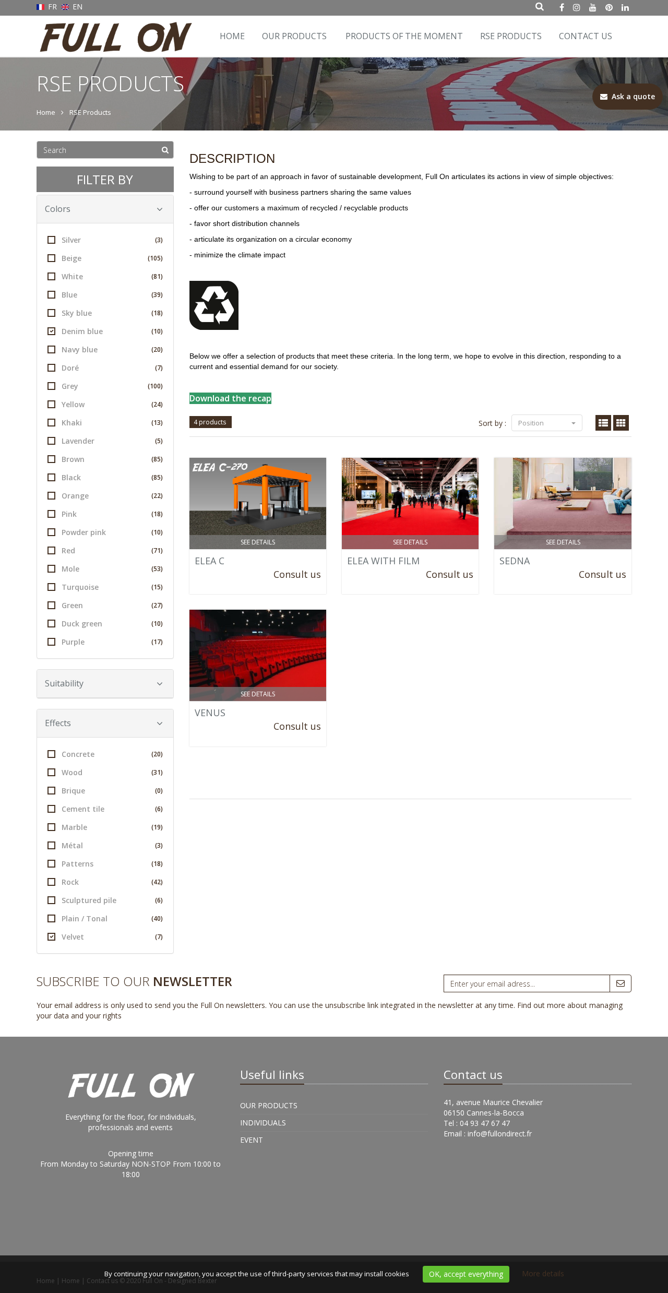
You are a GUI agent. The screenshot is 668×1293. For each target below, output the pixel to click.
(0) (159, 790)
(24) (157, 404)
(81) (157, 276)
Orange (112, 496)
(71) (157, 550)
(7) (159, 367)
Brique (112, 791)
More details (543, 1273)
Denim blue (112, 331)
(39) (157, 294)
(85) (157, 459)
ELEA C (209, 560)
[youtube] (593, 7)
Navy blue (112, 349)
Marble (112, 827)
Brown (112, 459)
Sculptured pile (112, 900)
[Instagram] (576, 7)
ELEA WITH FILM (383, 560)
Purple (112, 642)
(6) (159, 808)
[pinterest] (609, 7)
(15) (157, 587)
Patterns (112, 864)
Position (531, 423)
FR (52, 6)
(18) (157, 313)
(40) (157, 918)
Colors (57, 209)
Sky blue (112, 313)
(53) (157, 568)
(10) (157, 331)
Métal (112, 845)
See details (258, 542)
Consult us (297, 574)
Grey (112, 386)
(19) (157, 827)
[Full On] (113, 29)
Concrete (112, 754)
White (112, 276)
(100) (155, 386)
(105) (155, 258)
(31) (157, 772)
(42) (157, 881)
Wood (112, 772)
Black (112, 477)
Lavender (112, 441)
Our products (294, 36)
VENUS (210, 712)
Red (112, 550)
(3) (159, 239)
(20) (157, 349)
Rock (112, 882)
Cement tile (112, 809)
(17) (157, 641)
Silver (112, 240)
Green (112, 605)
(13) (157, 422)
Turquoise (112, 587)
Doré (112, 368)
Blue (112, 295)
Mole (112, 569)
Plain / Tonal (112, 918)
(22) (157, 495)
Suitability (64, 683)
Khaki (112, 423)
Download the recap (230, 398)
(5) (159, 440)
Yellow (112, 404)
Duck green (112, 623)
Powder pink (112, 532)
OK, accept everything (466, 1274)
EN (76, 6)
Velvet (112, 937)
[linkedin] (625, 7)
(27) (157, 605)
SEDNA (514, 560)
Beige (112, 258)
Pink (112, 514)
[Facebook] (561, 7)
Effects (58, 723)
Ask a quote (631, 96)
